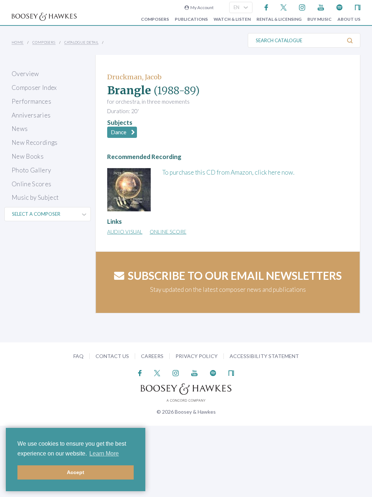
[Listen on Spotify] (339, 7)
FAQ (78, 356)
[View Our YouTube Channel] (321, 7)
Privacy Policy (196, 356)
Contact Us (112, 356)
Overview (25, 73)
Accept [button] (75, 472)
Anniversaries (31, 115)
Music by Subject (35, 197)
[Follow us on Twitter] (283, 7)
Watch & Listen (232, 19)
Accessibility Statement (264, 356)
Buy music (319, 19)
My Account (201, 7)
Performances (31, 101)
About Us (348, 19)
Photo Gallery (31, 170)
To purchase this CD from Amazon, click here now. (228, 172)
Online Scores (31, 184)
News (20, 128)
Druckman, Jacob (134, 77)
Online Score (168, 231)
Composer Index (34, 87)
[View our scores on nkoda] (357, 7)
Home (18, 42)
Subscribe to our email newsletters (235, 275)
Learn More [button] (104, 453)
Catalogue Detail (81, 42)
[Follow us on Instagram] (302, 7)
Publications (191, 19)
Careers (152, 356)
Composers (155, 19)
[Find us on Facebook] (266, 7)
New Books (28, 156)
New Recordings (35, 142)
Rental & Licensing (279, 19)
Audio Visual (124, 231)
